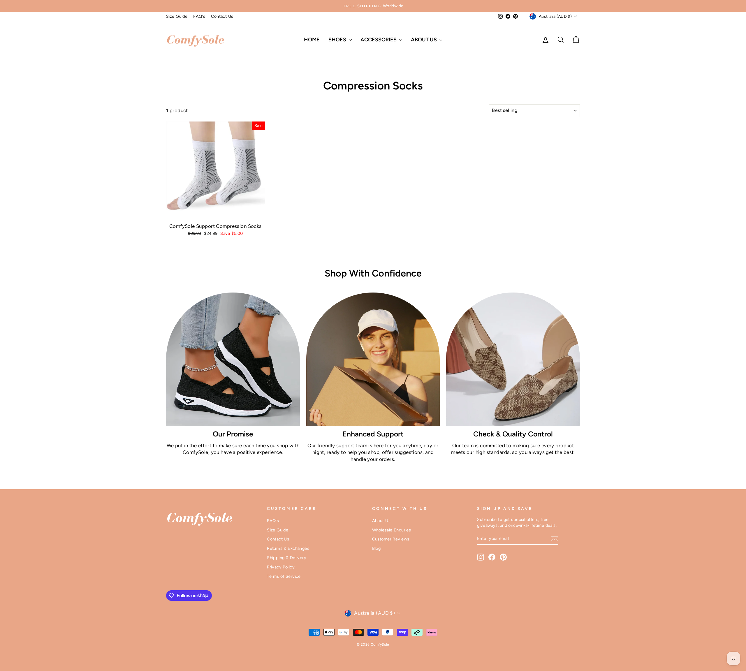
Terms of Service (284, 576)
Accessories (379, 39)
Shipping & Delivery (286, 557)
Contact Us (222, 16)
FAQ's (199, 16)
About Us (424, 39)
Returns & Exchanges (288, 548)
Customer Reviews (390, 539)
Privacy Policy (281, 567)
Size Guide (176, 16)
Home (312, 39)
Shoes (337, 39)
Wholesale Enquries (391, 530)
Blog (376, 548)
